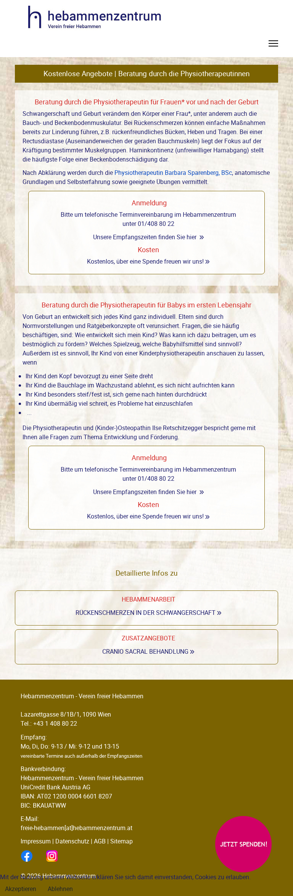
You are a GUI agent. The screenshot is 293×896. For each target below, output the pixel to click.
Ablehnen (60, 889)
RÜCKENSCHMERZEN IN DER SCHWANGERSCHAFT (146, 612)
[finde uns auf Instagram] (58, 856)
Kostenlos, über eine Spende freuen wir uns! (145, 261)
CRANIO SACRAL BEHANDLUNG (145, 651)
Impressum (36, 841)
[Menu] (273, 45)
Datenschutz (72, 841)
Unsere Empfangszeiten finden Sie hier (144, 237)
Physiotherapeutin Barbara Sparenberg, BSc (173, 172)
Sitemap (121, 841)
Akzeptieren (20, 889)
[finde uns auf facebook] (33, 856)
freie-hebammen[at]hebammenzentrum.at (76, 828)
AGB (100, 841)
